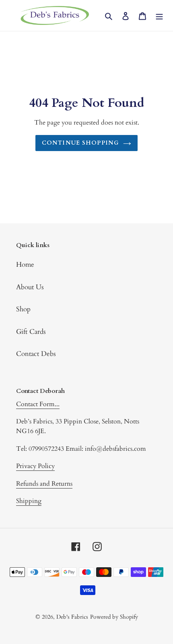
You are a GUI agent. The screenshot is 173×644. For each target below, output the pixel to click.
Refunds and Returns (44, 483)
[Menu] (159, 15)
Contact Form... (38, 404)
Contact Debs (36, 353)
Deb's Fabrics (72, 617)
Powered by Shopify (114, 617)
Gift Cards (31, 331)
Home (25, 264)
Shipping (28, 501)
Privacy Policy (35, 466)
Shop (23, 309)
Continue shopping (80, 143)
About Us (30, 287)
